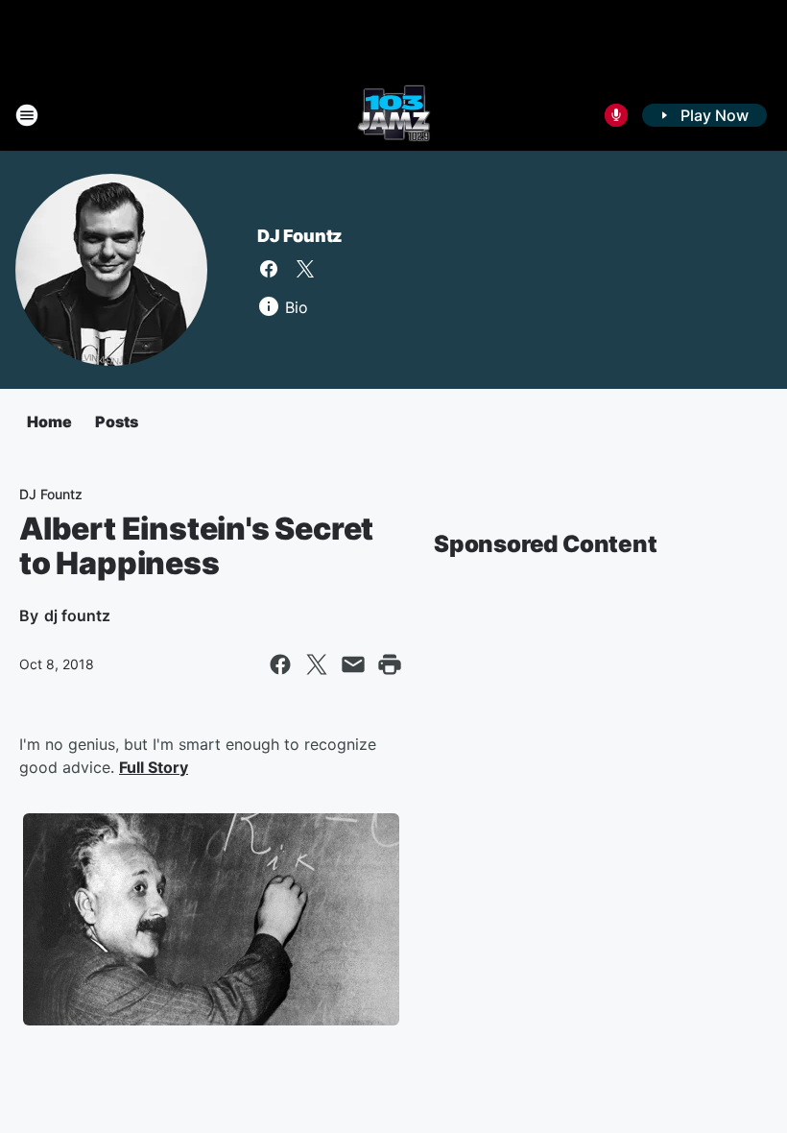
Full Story (153, 767)
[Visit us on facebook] (268, 268)
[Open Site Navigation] (26, 115)
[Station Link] (394, 115)
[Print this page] (389, 664)
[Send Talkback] (616, 115)
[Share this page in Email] (353, 664)
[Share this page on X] (316, 664)
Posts (116, 421)
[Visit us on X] (305, 268)
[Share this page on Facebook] (280, 664)
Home (49, 421)
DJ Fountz (300, 236)
